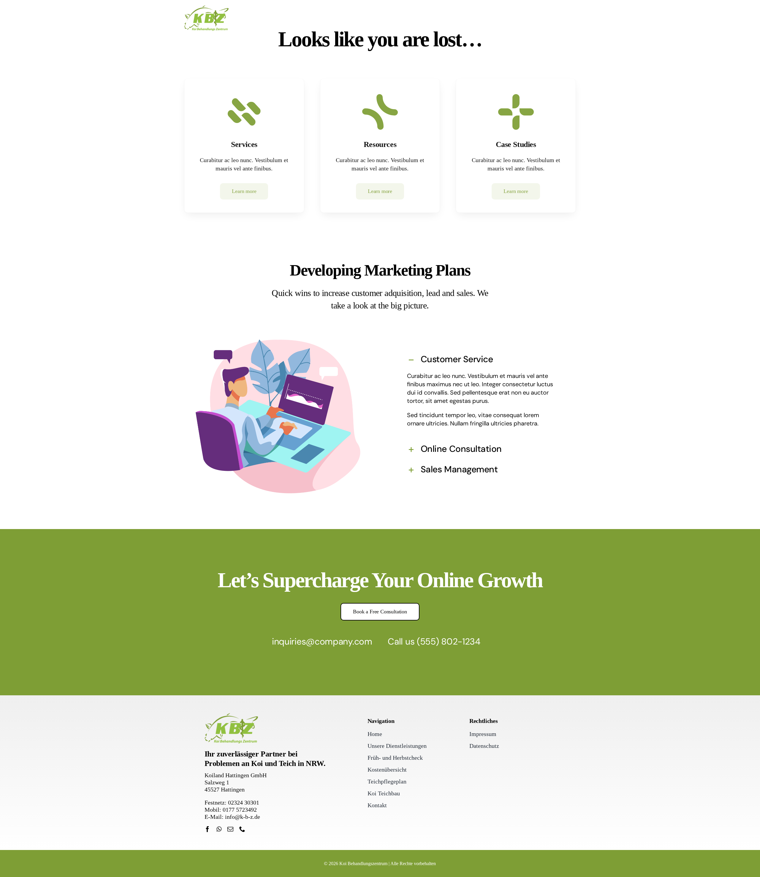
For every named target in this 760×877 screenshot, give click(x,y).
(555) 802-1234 (448, 641)
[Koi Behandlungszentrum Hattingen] (206, 8)
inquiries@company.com (322, 641)
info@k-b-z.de (242, 816)
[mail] (230, 829)
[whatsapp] (218, 829)
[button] (482, 360)
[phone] (242, 829)
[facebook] (207, 829)
